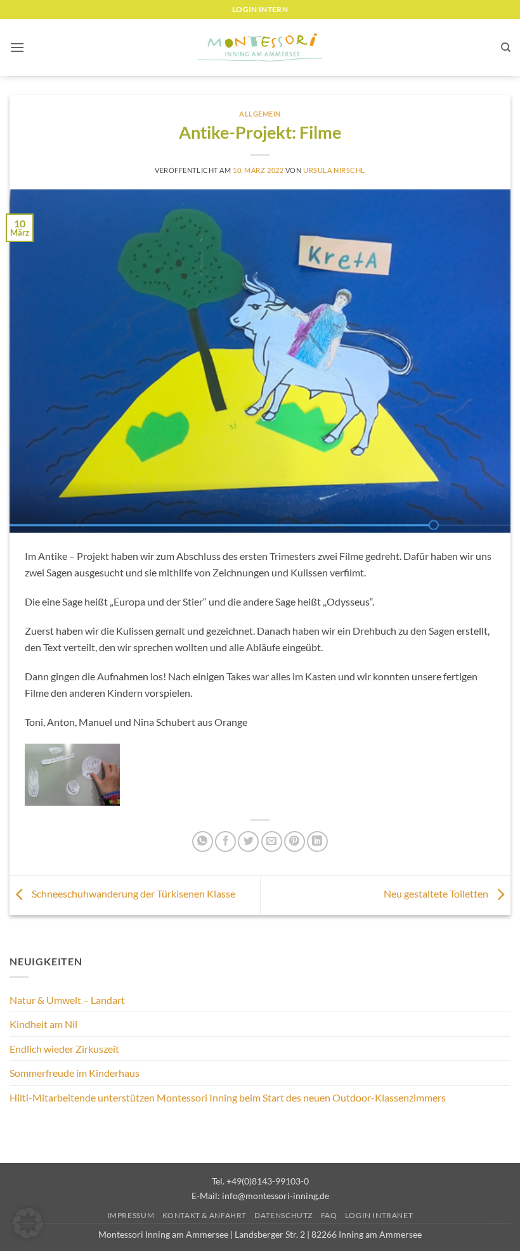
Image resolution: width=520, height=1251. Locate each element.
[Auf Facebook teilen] (225, 841)
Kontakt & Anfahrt (204, 1215)
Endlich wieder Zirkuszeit (64, 1049)
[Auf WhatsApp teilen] (202, 841)
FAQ (329, 1215)
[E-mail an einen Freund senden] (271, 841)
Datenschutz (283, 1215)
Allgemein (260, 114)
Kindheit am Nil (43, 1024)
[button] (17, 47)
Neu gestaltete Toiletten (437, 893)
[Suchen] (505, 47)
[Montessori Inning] (260, 48)
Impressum (131, 1215)
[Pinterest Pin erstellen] (294, 841)
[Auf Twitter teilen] (248, 841)
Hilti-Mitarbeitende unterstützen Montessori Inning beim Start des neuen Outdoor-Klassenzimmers (228, 1097)
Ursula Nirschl (334, 170)
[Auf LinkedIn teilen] (317, 841)
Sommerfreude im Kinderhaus (75, 1073)
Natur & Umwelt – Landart (67, 1000)
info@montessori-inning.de (275, 1195)
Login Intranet (379, 1215)
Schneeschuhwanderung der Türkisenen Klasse (132, 893)
